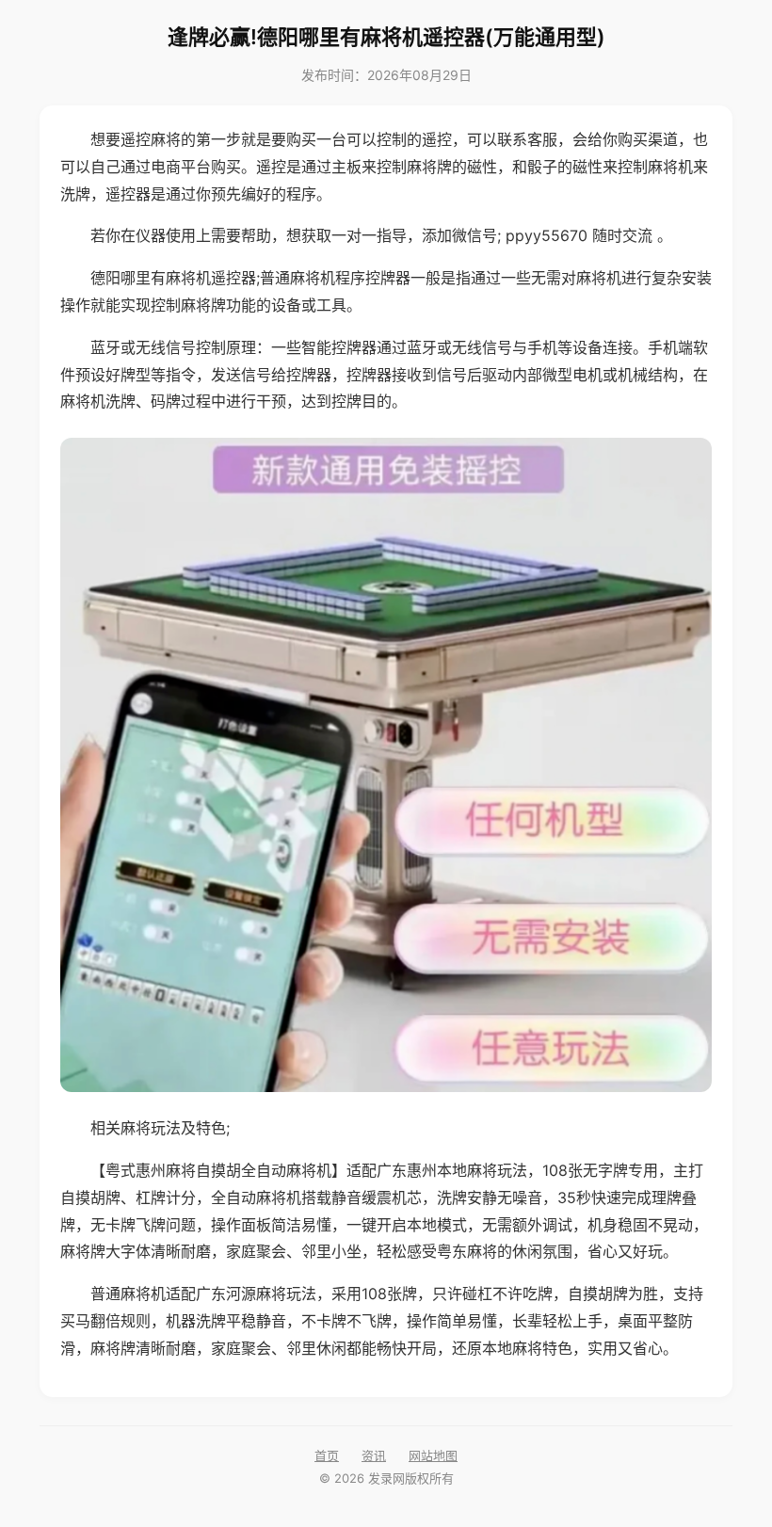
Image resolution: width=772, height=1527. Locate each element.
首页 (326, 1455)
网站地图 (433, 1455)
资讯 (374, 1455)
